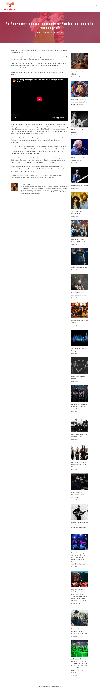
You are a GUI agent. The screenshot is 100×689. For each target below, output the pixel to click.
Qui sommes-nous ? (80, 6)
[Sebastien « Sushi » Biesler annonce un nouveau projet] (79, 489)
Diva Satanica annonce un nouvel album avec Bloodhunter (78, 465)
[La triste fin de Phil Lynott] (79, 182)
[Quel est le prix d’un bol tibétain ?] (79, 68)
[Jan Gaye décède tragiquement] (79, 208)
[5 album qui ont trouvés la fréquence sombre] (79, 345)
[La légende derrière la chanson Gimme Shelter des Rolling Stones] (79, 96)
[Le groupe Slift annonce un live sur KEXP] (79, 431)
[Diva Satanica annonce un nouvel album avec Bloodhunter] (79, 459)
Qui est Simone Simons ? (79, 267)
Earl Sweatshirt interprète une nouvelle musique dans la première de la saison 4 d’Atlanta (37, 175)
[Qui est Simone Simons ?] (79, 263)
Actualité (54, 6)
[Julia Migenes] (10, 6)
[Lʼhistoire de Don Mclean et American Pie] (79, 154)
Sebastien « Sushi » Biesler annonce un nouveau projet (77, 495)
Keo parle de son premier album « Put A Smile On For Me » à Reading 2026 (79, 631)
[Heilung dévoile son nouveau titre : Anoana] (79, 289)
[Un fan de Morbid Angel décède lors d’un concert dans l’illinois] (79, 401)
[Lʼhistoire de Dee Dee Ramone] (79, 126)
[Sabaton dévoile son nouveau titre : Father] (79, 236)
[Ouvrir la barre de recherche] (96, 6)
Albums (61, 6)
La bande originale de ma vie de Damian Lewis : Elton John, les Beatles (79, 525)
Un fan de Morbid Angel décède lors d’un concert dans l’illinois (79, 407)
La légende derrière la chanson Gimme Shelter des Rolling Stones (79, 102)
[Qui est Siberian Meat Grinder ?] (79, 373)
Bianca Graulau (48, 59)
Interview (69, 6)
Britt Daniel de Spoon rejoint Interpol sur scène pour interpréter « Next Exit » (33, 177)
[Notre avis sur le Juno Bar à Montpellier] (79, 317)
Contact (91, 6)
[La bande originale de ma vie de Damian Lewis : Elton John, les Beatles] (79, 519)
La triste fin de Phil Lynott (79, 186)
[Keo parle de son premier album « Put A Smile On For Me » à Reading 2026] (79, 625)
